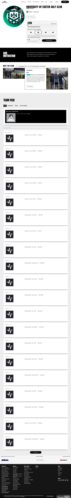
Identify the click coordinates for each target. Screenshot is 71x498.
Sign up (57, 1)
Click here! (61, 480)
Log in (29, 113)
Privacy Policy (22, 496)
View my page (29, 86)
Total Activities (43, 66)
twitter (65, 480)
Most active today (35, 66)
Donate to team (49, 40)
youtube (63, 480)
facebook (59, 480)
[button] (46, 2)
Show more (36, 452)
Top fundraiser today (23, 66)
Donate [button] (63, 2)
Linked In (67, 480)
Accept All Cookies (60, 496)
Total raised (29, 66)
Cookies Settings (50, 496)
